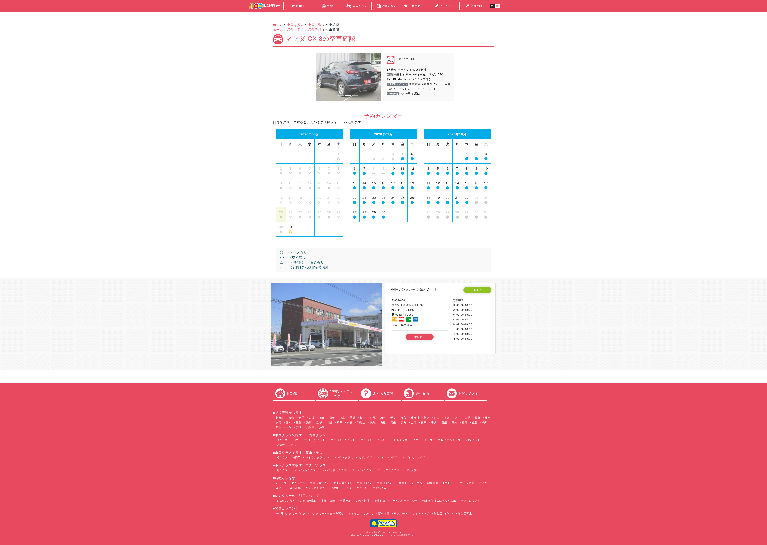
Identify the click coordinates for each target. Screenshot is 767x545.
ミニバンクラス (422, 440)
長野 (477, 417)
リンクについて (470, 500)
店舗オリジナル (286, 445)
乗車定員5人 (364, 483)
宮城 (312, 417)
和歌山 (361, 422)
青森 (291, 417)
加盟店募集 (465, 513)
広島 (403, 422)
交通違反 (345, 500)
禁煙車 (403, 483)
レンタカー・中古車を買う (327, 513)
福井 (457, 417)
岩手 (301, 417)
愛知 (288, 422)
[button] (320, 77)
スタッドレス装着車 (288, 488)
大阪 (329, 422)
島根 (383, 422)
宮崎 (299, 427)
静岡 (278, 422)
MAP (477, 290)
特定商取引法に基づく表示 (439, 500)
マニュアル (298, 483)
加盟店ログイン (443, 513)
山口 (413, 422)
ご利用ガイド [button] (417, 6)
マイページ (446, 6)
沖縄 (322, 427)
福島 (342, 417)
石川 (447, 417)
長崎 (485, 422)
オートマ (281, 483)
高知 (454, 422)
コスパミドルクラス (333, 470)
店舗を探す (389, 6)
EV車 (446, 483)
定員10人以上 (380, 488)
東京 (403, 417)
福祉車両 (433, 483)
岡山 (393, 422)
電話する (419, 337)
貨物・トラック (342, 488)
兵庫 (339, 422)
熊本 (278, 427)
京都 (319, 422)
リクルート (401, 513)
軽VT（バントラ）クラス (308, 440)
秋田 (322, 417)
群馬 (373, 417)
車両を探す (360, 6)
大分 (288, 427)
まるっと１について (361, 513)
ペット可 (362, 488)
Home (300, 6)
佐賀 (475, 422)
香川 (434, 422)
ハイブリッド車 (464, 483)
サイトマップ (420, 513)
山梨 (467, 417)
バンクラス (472, 440)
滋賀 (309, 422)
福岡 (464, 422)
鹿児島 (310, 427)
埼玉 (383, 417)
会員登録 (475, 6)
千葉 (393, 417)
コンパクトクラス (341, 457)
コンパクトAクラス (342, 440)
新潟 (426, 417)
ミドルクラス (398, 440)
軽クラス (282, 440)
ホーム (278, 24)
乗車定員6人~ (385, 483)
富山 (437, 417)
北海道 (280, 417)
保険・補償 (363, 500)
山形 (332, 417)
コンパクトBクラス (372, 440)
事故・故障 (328, 500)
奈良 (350, 422)
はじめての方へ (285, 500)
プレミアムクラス (449, 440)
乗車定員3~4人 (342, 483)
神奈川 (415, 417)
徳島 (424, 422)
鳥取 (373, 422)
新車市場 (383, 513)
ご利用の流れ (308, 500)
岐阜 (488, 417)
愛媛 (444, 422)
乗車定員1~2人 (319, 483)
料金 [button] (329, 6)
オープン (417, 483)
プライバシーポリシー (404, 500)
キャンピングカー (316, 488)
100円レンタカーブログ (291, 513)
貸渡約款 (379, 500)
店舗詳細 (315, 29)
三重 (299, 422)
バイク (483, 483)
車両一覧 (315, 24)
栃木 (363, 417)
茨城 (352, 417)
